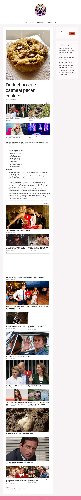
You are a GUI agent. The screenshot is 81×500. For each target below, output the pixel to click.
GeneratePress (48, 498)
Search (61, 31)
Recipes (32, 22)
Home (26, 22)
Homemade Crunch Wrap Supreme (13, 490)
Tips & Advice (40, 22)
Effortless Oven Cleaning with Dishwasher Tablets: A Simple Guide (67, 72)
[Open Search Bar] (56, 23)
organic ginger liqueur (65, 62)
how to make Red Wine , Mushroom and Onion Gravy (17, 488)
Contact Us (49, 22)
